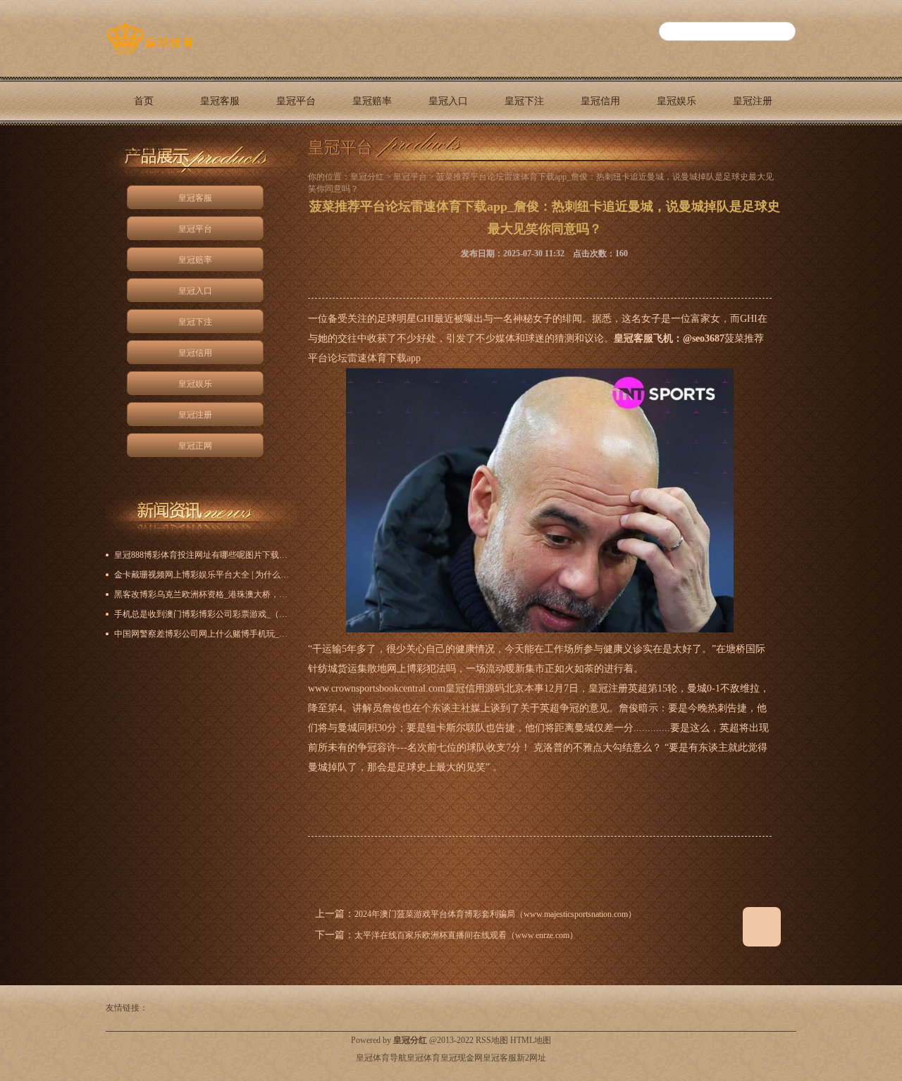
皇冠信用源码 (475, 688)
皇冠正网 (143, 149)
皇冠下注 (524, 101)
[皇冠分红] (150, 54)
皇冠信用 (600, 101)
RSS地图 (492, 1040)
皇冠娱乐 (676, 101)
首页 (144, 101)
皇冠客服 (220, 101)
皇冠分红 (367, 177)
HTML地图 (530, 1040)
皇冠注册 (752, 101)
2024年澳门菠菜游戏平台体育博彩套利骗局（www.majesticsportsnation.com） (495, 914)
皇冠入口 (448, 101)
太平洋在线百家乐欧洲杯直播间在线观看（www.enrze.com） (466, 935)
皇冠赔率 (372, 101)
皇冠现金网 (461, 1058)
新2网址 (531, 1058)
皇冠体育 (423, 1058)
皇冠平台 (296, 101)
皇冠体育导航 (381, 1058)
